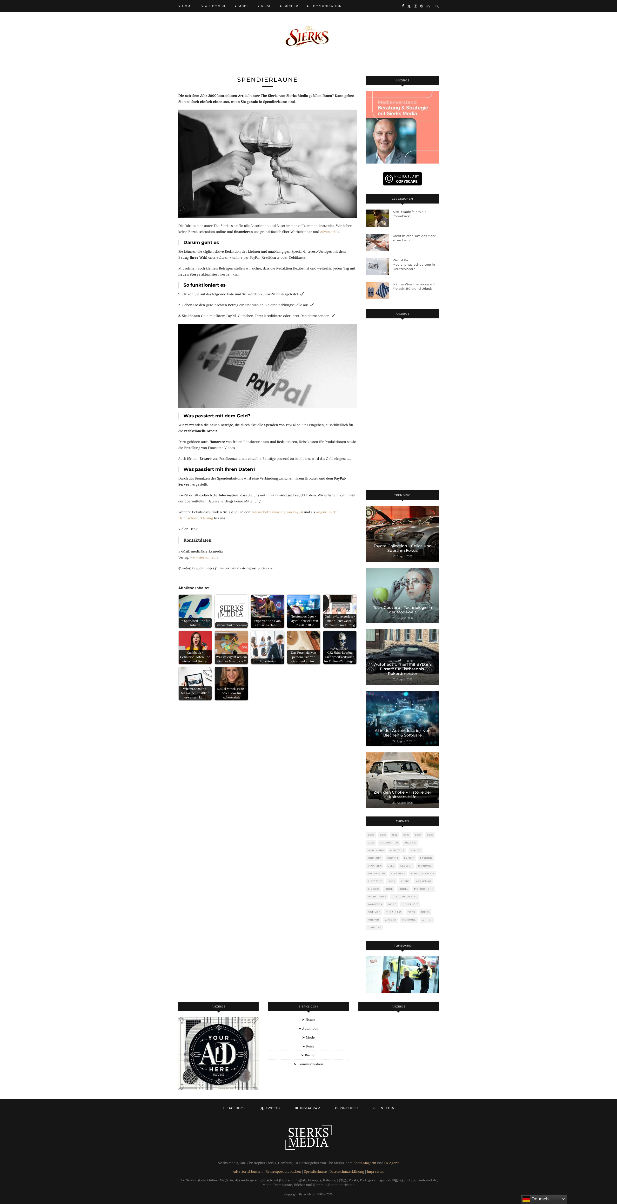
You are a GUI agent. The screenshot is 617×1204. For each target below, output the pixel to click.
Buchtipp (375, 858)
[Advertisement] (402, 405)
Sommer (374, 912)
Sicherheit (410, 904)
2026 (371, 842)
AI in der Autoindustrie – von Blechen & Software (402, 732)
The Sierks (394, 912)
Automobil (376, 850)
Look (391, 881)
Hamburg (425, 865)
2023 (406, 835)
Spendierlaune (315, 1171)
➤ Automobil (213, 6)
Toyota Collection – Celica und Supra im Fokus (403, 548)
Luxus (405, 881)
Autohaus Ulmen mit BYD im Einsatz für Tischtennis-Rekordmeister (402, 669)
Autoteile (397, 850)
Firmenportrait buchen (283, 1171)
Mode (389, 889)
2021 (383, 835)
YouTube (374, 927)
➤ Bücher (289, 6)
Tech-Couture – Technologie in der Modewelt (402, 609)
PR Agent (391, 1163)
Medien (373, 889)
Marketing (423, 881)
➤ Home (185, 6)
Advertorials (329, 232)
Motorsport (423, 889)
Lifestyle (375, 881)
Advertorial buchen (248, 1171)
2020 (371, 835)
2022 (395, 835)
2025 (430, 835)
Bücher (392, 858)
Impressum (375, 1171)
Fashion (426, 858)
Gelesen (406, 865)
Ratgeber (375, 904)
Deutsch (539, 1198)
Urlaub (373, 919)
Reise (392, 904)
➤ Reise (264, 6)
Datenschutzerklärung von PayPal (277, 512)
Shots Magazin (365, 1163)
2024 (418, 835)
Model (403, 889)
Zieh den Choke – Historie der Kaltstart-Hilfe (402, 794)
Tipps (411, 912)
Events (409, 858)
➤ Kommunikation (324, 6)
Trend (425, 912)
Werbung (409, 919)
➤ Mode (242, 6)
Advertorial (389, 842)
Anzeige (410, 842)
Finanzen (375, 865)
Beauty (415, 850)
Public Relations (404, 896)
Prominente (377, 896)
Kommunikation (423, 873)
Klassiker (398, 873)
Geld (391, 865)
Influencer (376, 873)
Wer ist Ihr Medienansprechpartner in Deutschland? (414, 264)
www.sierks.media (204, 557)
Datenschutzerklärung (346, 1171)
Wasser (390, 919)
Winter (427, 919)
